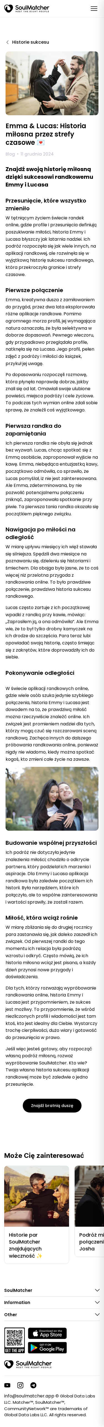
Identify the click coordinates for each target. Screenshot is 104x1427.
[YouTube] (7, 1385)
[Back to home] (28, 1364)
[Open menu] (94, 8)
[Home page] (26, 8)
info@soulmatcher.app (29, 1396)
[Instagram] (20, 1385)
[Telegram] (33, 1385)
